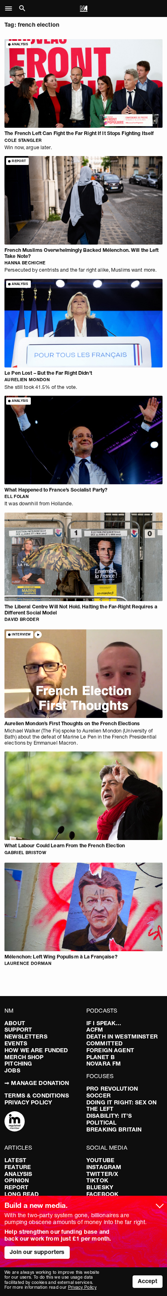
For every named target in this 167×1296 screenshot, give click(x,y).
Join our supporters (37, 1252)
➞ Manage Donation (36, 1083)
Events (15, 1043)
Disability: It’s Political (109, 1119)
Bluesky (99, 1187)
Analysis (18, 1174)
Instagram (103, 1167)
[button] (10, 8)
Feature (17, 1167)
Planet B (100, 1057)
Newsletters (25, 1036)
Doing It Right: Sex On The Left (121, 1106)
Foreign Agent (110, 1050)
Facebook (102, 1194)
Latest (15, 1160)
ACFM (94, 1029)
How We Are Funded (36, 1050)
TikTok (97, 1180)
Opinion (16, 1180)
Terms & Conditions (36, 1095)
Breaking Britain (113, 1129)
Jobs (12, 1070)
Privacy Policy (28, 1102)
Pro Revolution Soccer (112, 1092)
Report (16, 1187)
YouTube (100, 1160)
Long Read (21, 1194)
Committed (104, 1043)
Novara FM (103, 1063)
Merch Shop (23, 1057)
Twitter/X (102, 1174)
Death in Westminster (122, 1036)
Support (18, 1029)
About (14, 1023)
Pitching (18, 1063)
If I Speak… (104, 1023)
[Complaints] (14, 1122)
